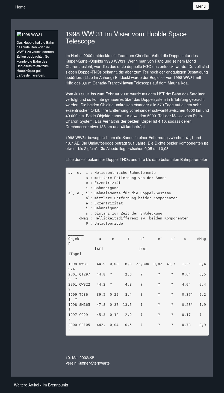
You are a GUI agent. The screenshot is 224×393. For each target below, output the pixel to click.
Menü (202, 6)
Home (20, 7)
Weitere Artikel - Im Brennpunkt (41, 385)
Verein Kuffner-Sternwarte (88, 363)
